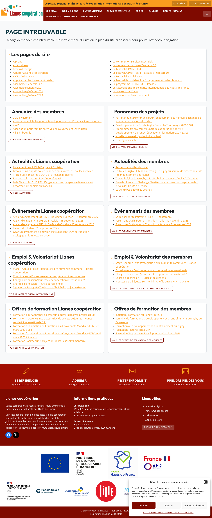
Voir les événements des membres (132, 231)
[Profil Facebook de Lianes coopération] (8, 435)
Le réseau (51, 10)
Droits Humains (172, 10)
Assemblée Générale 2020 (28, 84)
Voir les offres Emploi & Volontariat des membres (141, 288)
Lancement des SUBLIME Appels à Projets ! (38, 167)
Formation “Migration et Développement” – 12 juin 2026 (147, 333)
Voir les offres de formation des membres (137, 340)
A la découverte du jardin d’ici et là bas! (138, 136)
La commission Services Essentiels (133, 61)
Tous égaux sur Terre (127, 140)
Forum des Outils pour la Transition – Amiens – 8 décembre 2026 (153, 224)
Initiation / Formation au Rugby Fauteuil (138, 315)
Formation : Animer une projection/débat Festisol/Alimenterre (49, 341)
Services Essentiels (119, 10)
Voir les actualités (20, 192)
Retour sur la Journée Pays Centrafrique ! (37, 178)
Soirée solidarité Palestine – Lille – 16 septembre (143, 217)
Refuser (169, 505)
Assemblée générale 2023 (28, 95)
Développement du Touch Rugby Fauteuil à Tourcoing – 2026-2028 (154, 125)
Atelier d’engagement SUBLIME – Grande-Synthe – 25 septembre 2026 (53, 224)
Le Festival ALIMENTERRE (127, 69)
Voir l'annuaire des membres (26, 139)
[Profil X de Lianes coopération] (16, 435)
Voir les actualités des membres (131, 196)
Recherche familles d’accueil (131, 167)
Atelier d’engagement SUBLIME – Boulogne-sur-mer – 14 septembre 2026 (55, 217)
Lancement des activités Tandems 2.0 (134, 65)
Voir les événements (21, 242)
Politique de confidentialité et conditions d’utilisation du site (168, 512)
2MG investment (22, 117)
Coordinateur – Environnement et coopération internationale (49, 276)
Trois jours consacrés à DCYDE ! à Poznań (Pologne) (43, 174)
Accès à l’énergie (22, 69)
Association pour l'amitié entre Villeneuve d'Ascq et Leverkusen (50, 129)
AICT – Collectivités (24, 76)
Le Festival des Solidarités (128, 76)
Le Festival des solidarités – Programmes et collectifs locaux (147, 80)
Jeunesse (153, 10)
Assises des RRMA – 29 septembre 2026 (36, 228)
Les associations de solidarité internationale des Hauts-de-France (151, 87)
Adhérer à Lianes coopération (30, 72)
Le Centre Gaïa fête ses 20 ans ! (133, 189)
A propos (18, 61)
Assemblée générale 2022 (28, 91)
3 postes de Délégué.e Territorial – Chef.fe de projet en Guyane (49, 287)
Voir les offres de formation (26, 347)
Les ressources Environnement (131, 95)
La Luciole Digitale (112, 513)
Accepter (144, 505)
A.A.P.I (16, 125)
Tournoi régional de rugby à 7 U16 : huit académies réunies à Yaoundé (156, 178)
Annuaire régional (154, 406)
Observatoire (88, 16)
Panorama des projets (156, 410)
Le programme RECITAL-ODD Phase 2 (134, 84)
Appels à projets (153, 419)
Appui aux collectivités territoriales (33, 80)
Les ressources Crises (125, 91)
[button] (205, 481)
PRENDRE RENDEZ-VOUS (158, 427)
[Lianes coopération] (21, 10)
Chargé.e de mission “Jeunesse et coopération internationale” (49, 280)
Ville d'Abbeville (22, 132)
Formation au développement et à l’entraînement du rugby (149, 326)
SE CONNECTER (201, 3)
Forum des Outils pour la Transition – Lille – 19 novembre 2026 (151, 220)
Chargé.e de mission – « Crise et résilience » (38, 283)
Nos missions (70, 10)
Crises (139, 10)
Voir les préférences (195, 505)
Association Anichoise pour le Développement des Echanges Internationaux (57, 121)
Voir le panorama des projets (129, 146)
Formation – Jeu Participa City (132, 329)
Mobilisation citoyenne (60, 16)
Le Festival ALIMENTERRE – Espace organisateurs (141, 72)
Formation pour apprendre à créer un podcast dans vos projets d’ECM (54, 315)
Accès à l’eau (20, 65)
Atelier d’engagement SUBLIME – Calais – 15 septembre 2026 (48, 220)
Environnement (92, 10)
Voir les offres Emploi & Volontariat (31, 294)
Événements (151, 415)
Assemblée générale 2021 (28, 87)
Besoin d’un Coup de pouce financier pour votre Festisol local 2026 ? (52, 171)
